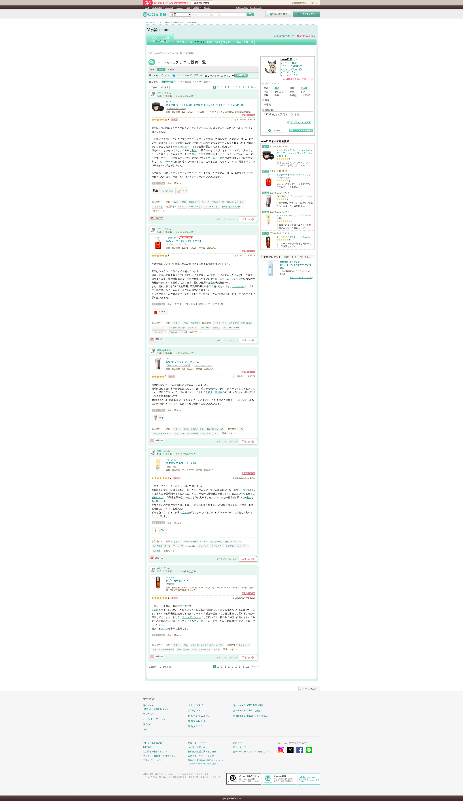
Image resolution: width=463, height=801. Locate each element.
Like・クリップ (244, 42)
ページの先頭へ (310, 688)
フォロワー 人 (290, 75)
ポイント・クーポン (154, 719)
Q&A (188, 7)
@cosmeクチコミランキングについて (251, 751)
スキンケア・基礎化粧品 (240, 323)
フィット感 (157, 207)
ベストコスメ (256, 8)
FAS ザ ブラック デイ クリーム (182, 361)
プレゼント (194, 710)
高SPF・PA (204, 429)
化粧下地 (171, 467)
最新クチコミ (195, 726)
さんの (298, 79)
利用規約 (147, 747)
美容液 (218, 392)
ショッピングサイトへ (248, 115)
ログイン (314, 2)
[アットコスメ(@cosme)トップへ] (154, 15)
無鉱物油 (216, 327)
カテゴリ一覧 (242, 8)
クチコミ (199, 42)
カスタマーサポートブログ (201, 756)
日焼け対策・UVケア (161, 433)
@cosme (156, 707)
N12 (185, 190)
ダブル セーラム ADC (177, 580)
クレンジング (236, 278)
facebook (299, 750)
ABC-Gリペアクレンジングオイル (184, 241)
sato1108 (181, 62)
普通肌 (303, 88)
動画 (209, 42)
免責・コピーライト (197, 743)
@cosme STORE (247, 710)
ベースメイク (195, 207)
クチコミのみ (182, 75)
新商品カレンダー (198, 721)
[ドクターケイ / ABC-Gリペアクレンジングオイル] (158, 247)
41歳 (277, 88)
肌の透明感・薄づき (161, 546)
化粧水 (209, 392)
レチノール (238, 286)
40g (161, 417)
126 (191, 96)
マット (171, 142)
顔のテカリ (194, 202)
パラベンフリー (159, 332)
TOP (147, 7)
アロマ (164, 628)
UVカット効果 (179, 202)
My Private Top (307, 36)
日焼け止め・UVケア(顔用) (179, 365)
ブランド (169, 7)
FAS (168, 359)
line (309, 750)
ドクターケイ (172, 238)
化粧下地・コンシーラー (237, 546)
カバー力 (168, 154)
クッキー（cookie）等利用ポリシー (160, 756)
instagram (281, 750)
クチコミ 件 (290, 63)
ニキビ (195, 173)
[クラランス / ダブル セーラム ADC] (158, 587)
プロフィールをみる (300, 122)
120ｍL (162, 311)
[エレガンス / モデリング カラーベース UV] (158, 469)
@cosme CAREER (251, 715)
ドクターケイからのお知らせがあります (186, 237)
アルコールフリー (231, 327)
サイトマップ (239, 747)
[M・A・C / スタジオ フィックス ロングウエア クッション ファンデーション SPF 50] (158, 111)
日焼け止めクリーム (203, 365)
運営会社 (237, 743)
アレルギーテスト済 (178, 332)
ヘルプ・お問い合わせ (199, 747)
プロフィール (184, 42)
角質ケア (195, 323)
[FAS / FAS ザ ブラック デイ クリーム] (158, 368)
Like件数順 (202, 81)
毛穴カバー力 (218, 202)
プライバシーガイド (152, 760)
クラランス (171, 577)
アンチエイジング (199, 645)
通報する (157, 218)
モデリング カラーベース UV (181, 463)
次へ (253, 87)
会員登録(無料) (299, 2)
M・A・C (170, 102)
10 (247, 87)
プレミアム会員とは (152, 743)
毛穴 (194, 150)
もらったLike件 (293, 66)
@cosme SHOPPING (249, 705)
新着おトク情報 (201, 3)
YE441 (162, 530)
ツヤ (194, 139)
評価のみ (198, 75)
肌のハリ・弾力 (216, 645)
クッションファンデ (176, 108)
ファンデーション (211, 207)
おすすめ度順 (185, 81)
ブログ (179, 7)
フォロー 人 (289, 72)
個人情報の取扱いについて (156, 751)
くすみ (211, 489)
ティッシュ (181, 146)
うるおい (177, 323)
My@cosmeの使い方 (283, 36)
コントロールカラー (173, 486)
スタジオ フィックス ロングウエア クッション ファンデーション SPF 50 (204, 105)
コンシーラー (166, 161)
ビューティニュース (199, 715)
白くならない (218, 429)
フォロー (228, 42)
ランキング (157, 7)
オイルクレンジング (176, 244)
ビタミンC (192, 327)
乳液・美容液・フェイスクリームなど (194, 649)
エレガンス (171, 460)
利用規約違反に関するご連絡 (202, 751)
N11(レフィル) (166, 190)
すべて (168, 75)
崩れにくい (232, 202)
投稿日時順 (167, 81)
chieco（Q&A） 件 (292, 69)
